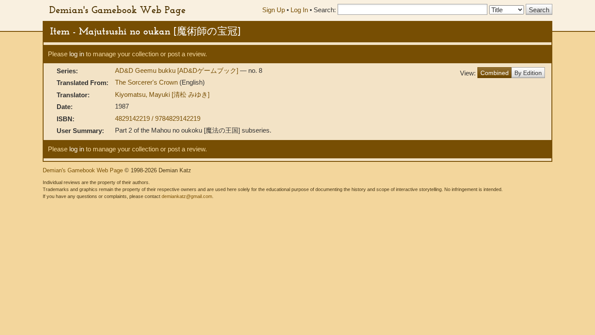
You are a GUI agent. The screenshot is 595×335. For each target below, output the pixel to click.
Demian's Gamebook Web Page (117, 9)
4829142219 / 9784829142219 (157, 118)
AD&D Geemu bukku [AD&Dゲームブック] (177, 70)
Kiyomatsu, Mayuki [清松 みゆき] (162, 94)
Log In (299, 10)
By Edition (528, 72)
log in (76, 54)
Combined (494, 72)
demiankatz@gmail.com (187, 196)
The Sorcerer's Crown (147, 82)
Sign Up (273, 10)
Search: (325, 10)
